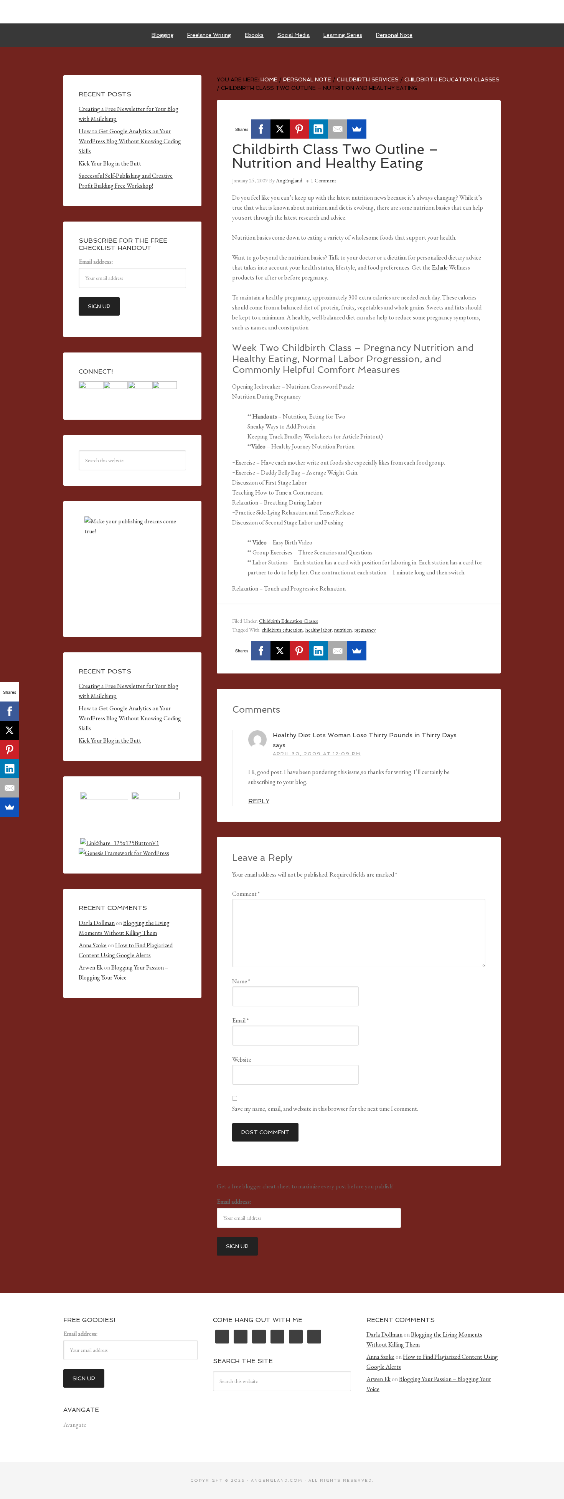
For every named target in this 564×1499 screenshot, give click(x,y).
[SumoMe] (356, 129)
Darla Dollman (97, 923)
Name (241, 981)
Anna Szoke (93, 945)
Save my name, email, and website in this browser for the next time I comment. (325, 1109)
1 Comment (323, 180)
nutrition (343, 629)
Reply (258, 801)
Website (241, 1060)
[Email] (337, 129)
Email (240, 1020)
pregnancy (365, 629)
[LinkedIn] (318, 129)
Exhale (440, 267)
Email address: (234, 1202)
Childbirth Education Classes (288, 620)
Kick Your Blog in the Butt (110, 163)
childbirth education (282, 629)
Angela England (282, 11)
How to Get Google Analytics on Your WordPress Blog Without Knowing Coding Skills (130, 141)
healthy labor (318, 629)
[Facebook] (260, 129)
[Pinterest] (299, 129)
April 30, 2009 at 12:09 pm (317, 753)
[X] (280, 129)
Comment (246, 894)
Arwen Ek (91, 967)
